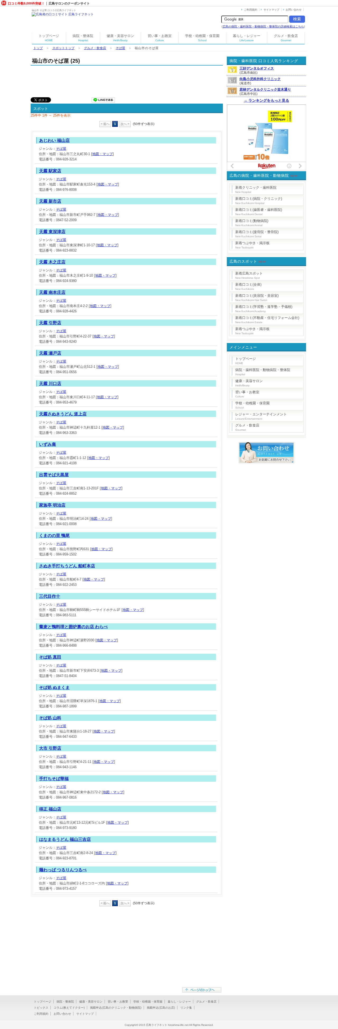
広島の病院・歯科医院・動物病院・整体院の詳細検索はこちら (263, 26)
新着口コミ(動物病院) (251, 223)
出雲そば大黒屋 (54, 474)
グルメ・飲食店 (286, 38)
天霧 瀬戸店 (50, 353)
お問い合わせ (294, 9)
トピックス (41, 1007)
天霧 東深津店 (52, 231)
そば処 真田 (50, 657)
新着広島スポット (249, 275)
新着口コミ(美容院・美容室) (257, 298)
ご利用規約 (250, 9)
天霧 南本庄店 (52, 292)
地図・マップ (102, 154)
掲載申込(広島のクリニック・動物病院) (116, 1007)
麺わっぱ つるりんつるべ (63, 870)
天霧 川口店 (50, 383)
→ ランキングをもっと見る (266, 100)
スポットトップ (63, 48)
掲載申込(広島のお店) (161, 1007)
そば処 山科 (50, 718)
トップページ (49, 38)
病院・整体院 (83, 38)
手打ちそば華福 (54, 778)
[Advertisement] (127, 80)
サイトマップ (271, 9)
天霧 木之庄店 (52, 262)
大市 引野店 (50, 748)
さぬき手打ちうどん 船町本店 (67, 566)
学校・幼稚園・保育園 (202, 38)
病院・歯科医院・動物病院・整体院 (262, 372)
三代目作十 (49, 596)
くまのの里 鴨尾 (54, 535)
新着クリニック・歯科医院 (255, 189)
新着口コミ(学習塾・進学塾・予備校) (263, 309)
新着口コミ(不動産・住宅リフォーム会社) (267, 320)
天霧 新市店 (50, 201)
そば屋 (120, 48)
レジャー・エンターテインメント (261, 416)
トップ (38, 48)
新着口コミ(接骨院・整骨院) (257, 234)
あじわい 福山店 (54, 140)
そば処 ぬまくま (54, 687)
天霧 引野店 (50, 323)
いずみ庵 (47, 444)
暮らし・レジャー (246, 38)
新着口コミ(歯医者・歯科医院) (258, 212)
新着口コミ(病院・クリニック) (258, 201)
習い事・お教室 (160, 38)
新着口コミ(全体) (248, 286)
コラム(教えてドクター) (69, 1007)
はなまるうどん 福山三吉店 (65, 839)
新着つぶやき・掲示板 (252, 245)
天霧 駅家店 (50, 171)
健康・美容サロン (120, 38)
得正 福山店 (50, 809)
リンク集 (186, 1007)
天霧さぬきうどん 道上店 (63, 414)
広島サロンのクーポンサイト (69, 3)
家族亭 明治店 (52, 505)
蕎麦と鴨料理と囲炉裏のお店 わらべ (73, 626)
